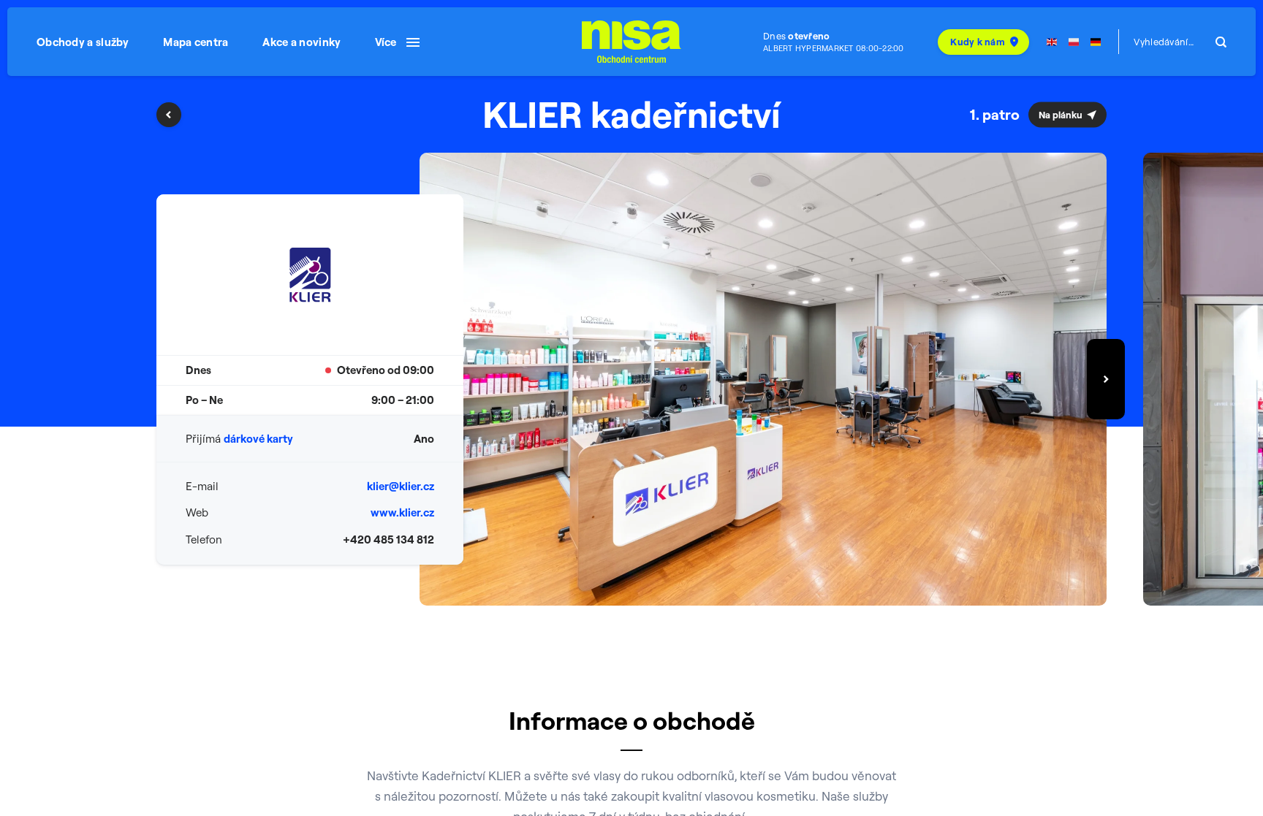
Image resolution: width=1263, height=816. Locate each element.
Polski (1074, 42)
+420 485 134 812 (388, 539)
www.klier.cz (402, 512)
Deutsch (1096, 42)
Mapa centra (195, 42)
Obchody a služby (83, 42)
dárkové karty (258, 439)
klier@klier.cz (400, 486)
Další (1106, 379)
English (1052, 42)
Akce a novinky (301, 42)
